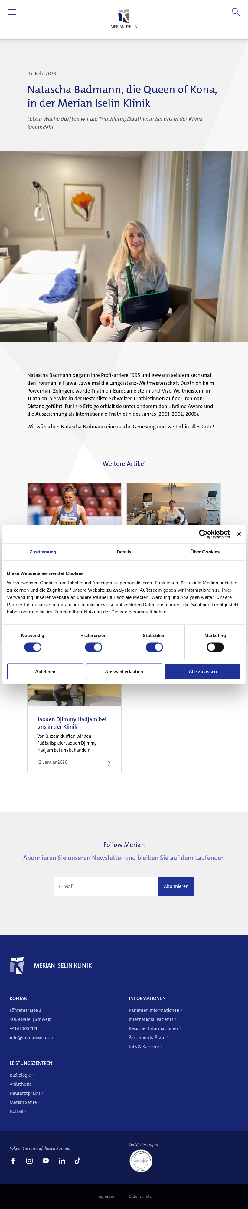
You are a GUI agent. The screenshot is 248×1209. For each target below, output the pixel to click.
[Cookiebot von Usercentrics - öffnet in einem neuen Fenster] (203, 534)
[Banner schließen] (239, 534)
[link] (13, 1161)
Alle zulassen (203, 671)
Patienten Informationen (154, 1010)
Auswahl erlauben (124, 671)
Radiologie (20, 1075)
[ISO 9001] (143, 1172)
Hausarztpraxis (25, 1093)
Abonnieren (176, 886)
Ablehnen (45, 671)
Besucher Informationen (153, 1028)
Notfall (16, 1111)
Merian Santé (23, 1102)
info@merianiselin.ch (31, 1038)
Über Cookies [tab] (205, 551)
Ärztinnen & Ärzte (147, 1038)
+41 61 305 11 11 (23, 1028)
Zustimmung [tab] (43, 551)
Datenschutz (140, 1196)
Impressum (107, 1196)
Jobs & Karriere (144, 1047)
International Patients (151, 1019)
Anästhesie (21, 1084)
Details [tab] (124, 551)
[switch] (93, 647)
